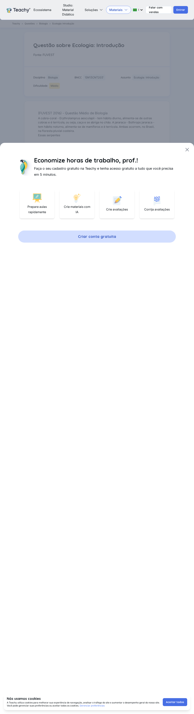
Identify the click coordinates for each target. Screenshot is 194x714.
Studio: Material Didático (68, 9)
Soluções (91, 10)
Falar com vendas (156, 10)
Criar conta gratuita (97, 236)
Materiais (116, 10)
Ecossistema (42, 10)
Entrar (180, 10)
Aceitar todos (175, 702)
